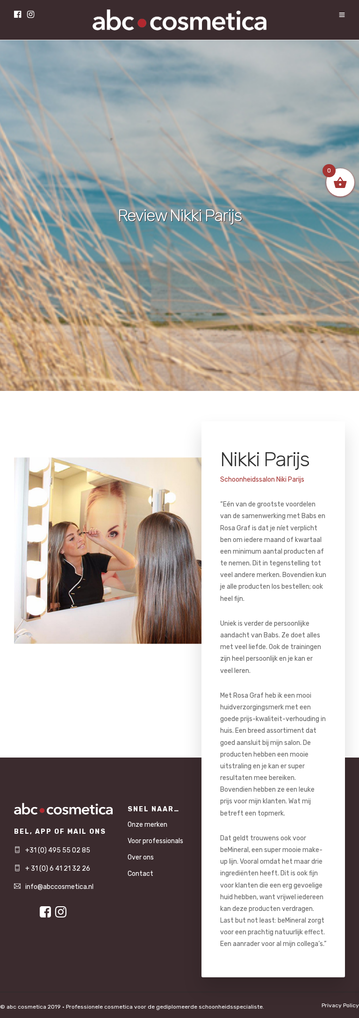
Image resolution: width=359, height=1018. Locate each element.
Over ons (141, 857)
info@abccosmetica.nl (59, 887)
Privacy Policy (340, 1005)
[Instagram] (30, 15)
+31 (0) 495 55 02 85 (57, 850)
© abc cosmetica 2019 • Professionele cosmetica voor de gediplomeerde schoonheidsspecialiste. (132, 1007)
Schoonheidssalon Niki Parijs (262, 480)
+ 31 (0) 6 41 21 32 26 (57, 869)
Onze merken (147, 825)
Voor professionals (155, 841)
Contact (140, 874)
